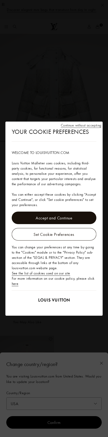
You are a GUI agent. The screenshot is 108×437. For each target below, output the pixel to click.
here (15, 283)
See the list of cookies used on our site (41, 273)
